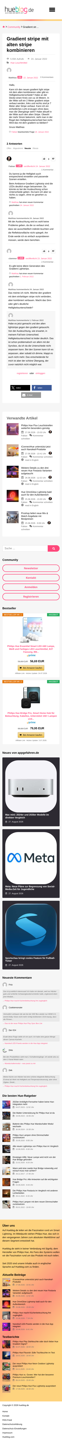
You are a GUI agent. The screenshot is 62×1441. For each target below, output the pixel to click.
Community (13, 27)
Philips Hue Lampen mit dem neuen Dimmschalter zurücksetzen (35, 1202)
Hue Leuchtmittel (18, 62)
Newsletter (31, 568)
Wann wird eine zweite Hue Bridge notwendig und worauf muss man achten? (35, 1169)
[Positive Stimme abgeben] (44, 159)
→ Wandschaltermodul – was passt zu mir (19, 1064)
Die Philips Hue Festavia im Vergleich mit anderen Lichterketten (35, 1191)
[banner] (18, 9)
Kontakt (31, 577)
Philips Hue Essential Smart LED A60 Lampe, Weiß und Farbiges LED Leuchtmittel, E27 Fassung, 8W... (31, 649)
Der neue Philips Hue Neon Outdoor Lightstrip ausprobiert (33, 1364)
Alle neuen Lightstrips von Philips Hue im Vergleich (35, 1146)
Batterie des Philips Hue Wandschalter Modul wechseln (33, 1125)
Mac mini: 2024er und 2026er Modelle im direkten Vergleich (27, 816)
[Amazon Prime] (31, 656)
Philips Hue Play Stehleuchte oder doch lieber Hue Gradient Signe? (35, 1342)
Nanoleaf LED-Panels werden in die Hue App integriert (33, 1325)
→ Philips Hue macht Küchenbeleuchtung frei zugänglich (24, 1001)
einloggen (40, 373)
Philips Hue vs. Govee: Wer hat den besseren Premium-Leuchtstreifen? (33, 1375)
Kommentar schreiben (43, 457)
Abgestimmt (18, 148)
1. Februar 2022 (27, 276)
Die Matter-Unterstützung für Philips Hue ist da (34, 1113)
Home (5, 1411)
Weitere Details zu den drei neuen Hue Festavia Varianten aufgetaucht (34, 1291)
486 (19, 77)
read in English (32, 460)
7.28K (19, 166)
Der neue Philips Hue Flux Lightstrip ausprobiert (34, 1386)
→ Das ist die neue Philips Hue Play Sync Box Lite (22, 1023)
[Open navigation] (52, 10)
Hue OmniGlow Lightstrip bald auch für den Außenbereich (32, 1302)
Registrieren (31, 596)
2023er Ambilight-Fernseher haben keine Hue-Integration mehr (33, 1103)
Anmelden (31, 587)
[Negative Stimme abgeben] (53, 159)
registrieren (22, 373)
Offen (9, 148)
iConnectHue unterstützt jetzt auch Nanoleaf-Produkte (33, 1280)
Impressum (7, 1433)
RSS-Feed (7, 1420)
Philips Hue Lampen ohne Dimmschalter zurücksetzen (31, 1136)
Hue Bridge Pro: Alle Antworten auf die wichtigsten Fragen (35, 1180)
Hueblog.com (22, 1267)
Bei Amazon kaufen (32, 668)
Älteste (35, 148)
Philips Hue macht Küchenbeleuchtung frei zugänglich (32, 1313)
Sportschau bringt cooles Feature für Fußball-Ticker (30, 959)
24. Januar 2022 (42, 132)
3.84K (21, 258)
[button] (20, 388)
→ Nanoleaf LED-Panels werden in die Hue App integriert (25, 1043)
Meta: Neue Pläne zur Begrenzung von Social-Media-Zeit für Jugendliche (30, 888)
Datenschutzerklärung (12, 1424)
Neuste (28, 148)
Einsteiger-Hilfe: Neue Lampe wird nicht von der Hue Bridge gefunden (34, 1158)
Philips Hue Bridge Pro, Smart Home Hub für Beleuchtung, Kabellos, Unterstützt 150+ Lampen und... (31, 716)
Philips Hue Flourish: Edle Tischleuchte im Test (34, 1352)
